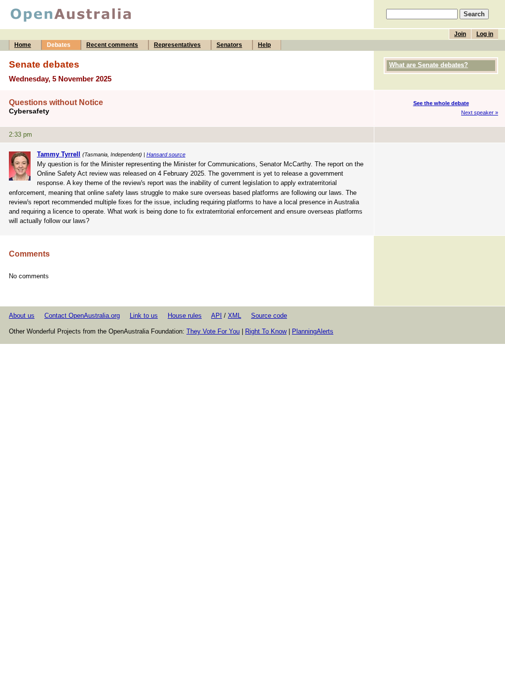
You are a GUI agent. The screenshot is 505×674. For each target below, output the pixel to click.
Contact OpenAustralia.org (82, 315)
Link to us (144, 315)
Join (460, 34)
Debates (59, 44)
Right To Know (266, 331)
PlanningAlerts (312, 331)
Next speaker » (479, 112)
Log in (484, 34)
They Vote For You (213, 331)
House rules (185, 315)
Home (22, 44)
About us (22, 315)
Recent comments (112, 44)
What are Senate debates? (428, 65)
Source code (269, 315)
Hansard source (165, 154)
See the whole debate (441, 103)
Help (264, 44)
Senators (229, 44)
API (216, 315)
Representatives (177, 44)
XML (234, 315)
